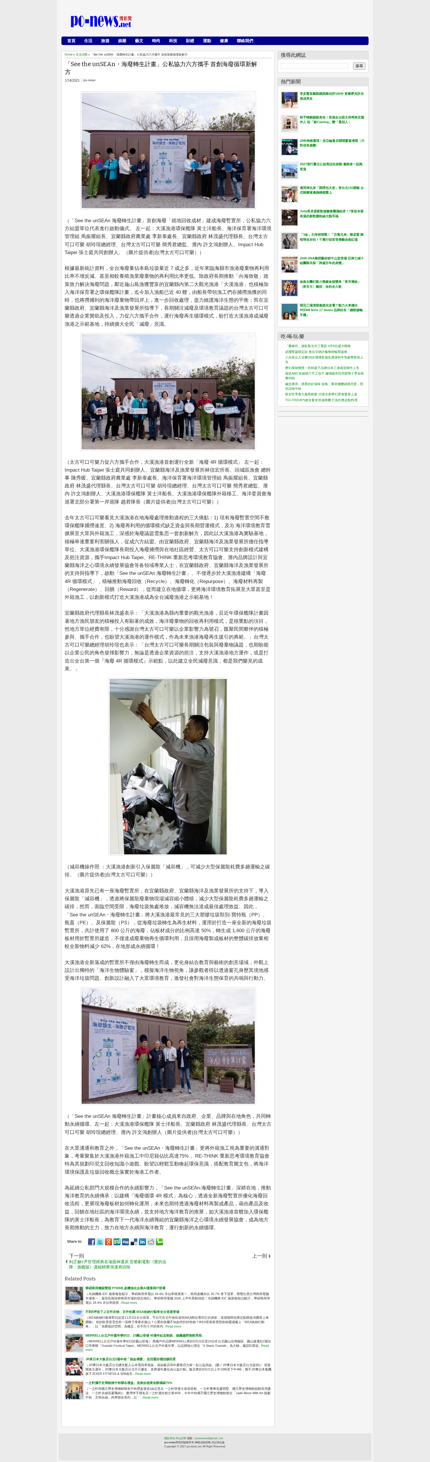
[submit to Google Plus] (108, 1241)
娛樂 (122, 40)
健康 (224, 40)
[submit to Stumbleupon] (117, 1241)
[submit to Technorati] (159, 1241)
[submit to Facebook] (91, 1241)
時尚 (156, 40)
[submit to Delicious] (133, 1241)
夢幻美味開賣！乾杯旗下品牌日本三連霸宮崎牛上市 (322, 368)
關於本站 (169, 1438)
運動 (207, 40)
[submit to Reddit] (150, 1241)
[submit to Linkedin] (142, 1241)
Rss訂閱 (181, 1438)
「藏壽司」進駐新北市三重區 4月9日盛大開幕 (318, 346)
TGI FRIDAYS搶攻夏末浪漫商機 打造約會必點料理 (321, 400)
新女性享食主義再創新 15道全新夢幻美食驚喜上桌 (321, 394)
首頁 (71, 40)
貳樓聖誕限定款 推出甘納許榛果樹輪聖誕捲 (316, 352)
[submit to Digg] (125, 1241)
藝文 (139, 40)
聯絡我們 (245, 40)
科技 (173, 40)
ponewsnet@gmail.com (209, 1438)
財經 (190, 40)
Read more (129, 1302)
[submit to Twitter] (100, 1241)
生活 (88, 40)
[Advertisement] (259, 22)
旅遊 (105, 40)
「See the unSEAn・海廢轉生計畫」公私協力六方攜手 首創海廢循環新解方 (161, 68)
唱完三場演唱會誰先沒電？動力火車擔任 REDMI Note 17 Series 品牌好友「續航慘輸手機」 (331, 310)
